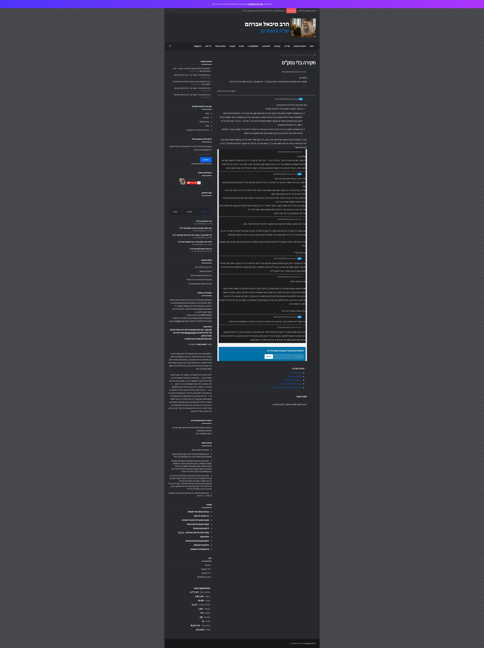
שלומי (304, 152)
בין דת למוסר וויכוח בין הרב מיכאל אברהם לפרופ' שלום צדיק (191, 83)
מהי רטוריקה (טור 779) (204, 221)
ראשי (312, 46)
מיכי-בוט (208, 329)
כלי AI (208, 46)
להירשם (206, 160)
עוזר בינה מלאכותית (255, 4)
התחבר (207, 565)
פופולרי (189, 211)
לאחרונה (204, 211)
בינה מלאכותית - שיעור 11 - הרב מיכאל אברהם (192, 88)
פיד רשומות (205, 569)
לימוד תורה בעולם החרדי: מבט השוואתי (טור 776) (267, 10)
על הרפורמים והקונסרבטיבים (201, 275)
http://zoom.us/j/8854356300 (199, 315)
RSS (207, 126)
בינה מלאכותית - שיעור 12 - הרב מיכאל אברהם (192, 75)
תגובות (175, 211)
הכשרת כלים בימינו (294, 380)
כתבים (277, 46)
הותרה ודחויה (296, 372)
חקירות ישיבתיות (295, 376)
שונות (232, 46)
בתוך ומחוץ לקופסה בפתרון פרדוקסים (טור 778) (195, 228)
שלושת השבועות (206, 271)
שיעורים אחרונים (206, 61)
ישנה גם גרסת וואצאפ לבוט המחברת (198, 338)
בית (312, 55)
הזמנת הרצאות (300, 46)
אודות (241, 46)
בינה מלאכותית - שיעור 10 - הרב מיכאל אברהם (192, 94)
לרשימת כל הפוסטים (201, 545)
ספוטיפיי (206, 117)
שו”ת (287, 46)
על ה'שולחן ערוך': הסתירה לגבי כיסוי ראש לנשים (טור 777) (192, 235)
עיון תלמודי (299, 55)
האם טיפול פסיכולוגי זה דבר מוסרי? (199, 279)
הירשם (269, 356)
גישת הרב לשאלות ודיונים (291, 383)
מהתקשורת (253, 46)
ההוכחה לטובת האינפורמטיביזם (200, 283)
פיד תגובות (206, 573)
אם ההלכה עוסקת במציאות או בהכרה (286, 387)
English (197, 46)
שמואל (303, 219)
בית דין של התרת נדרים (203, 267)
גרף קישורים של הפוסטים (200, 549)
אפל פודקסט (204, 121)
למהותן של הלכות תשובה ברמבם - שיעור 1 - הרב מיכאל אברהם (191, 69)
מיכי (305, 99)
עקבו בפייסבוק (207, 192)
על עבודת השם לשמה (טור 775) (201, 249)
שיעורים (266, 46)
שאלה (307, 55)
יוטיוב (207, 113)
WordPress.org (203, 576)
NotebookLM (190, 332)
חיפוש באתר (220, 46)
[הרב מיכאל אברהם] (278, 27)
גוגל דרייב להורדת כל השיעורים (198, 130)
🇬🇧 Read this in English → (227, 91)
